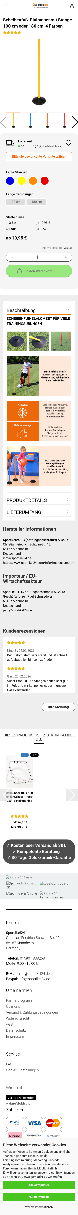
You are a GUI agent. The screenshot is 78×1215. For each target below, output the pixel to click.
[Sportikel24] (39, 6)
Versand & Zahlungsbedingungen (32, 1012)
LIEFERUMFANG (24, 512)
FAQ (9, 1064)
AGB (9, 1024)
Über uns (13, 1006)
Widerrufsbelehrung (18, 1103)
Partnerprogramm (20, 1000)
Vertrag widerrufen (21, 1097)
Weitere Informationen (39, 1207)
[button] (12, 257)
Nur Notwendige (39, 1196)
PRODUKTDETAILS (27, 500)
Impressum (15, 1036)
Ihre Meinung (58, 707)
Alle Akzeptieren (39, 1185)
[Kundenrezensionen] (12, 34)
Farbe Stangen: (17, 172)
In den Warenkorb (39, 271)
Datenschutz (16, 1030)
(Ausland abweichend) (50, 146)
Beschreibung (21, 310)
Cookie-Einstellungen (22, 1070)
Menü (6, 6)
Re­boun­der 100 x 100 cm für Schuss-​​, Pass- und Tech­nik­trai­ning (19, 796)
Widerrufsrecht (17, 1018)
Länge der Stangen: (20, 194)
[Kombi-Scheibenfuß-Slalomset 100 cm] (39, 71)
